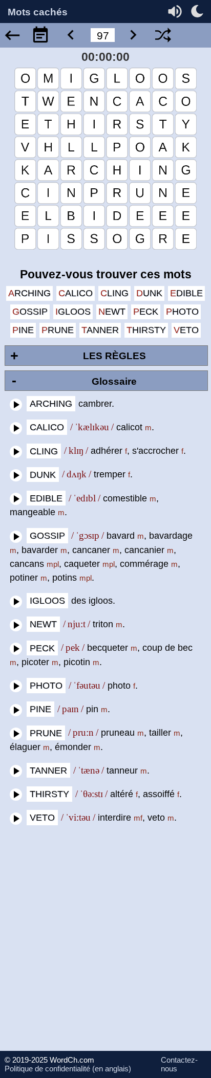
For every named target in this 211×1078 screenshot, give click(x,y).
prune (57, 330)
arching (29, 293)
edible (186, 293)
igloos (73, 311)
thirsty (146, 330)
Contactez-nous (179, 1064)
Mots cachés (38, 12)
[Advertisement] (105, 945)
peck (145, 311)
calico (75, 293)
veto (186, 330)
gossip (30, 311)
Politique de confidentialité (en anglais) (68, 1068)
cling (114, 293)
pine (23, 330)
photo (182, 311)
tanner (100, 330)
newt (111, 311)
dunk (149, 293)
